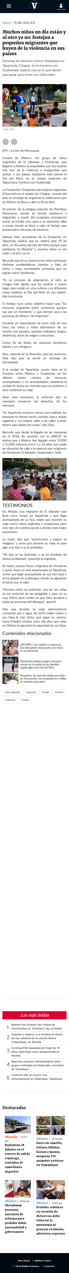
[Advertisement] (34, 853)
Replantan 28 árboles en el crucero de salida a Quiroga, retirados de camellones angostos (17, 1158)
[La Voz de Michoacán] (34, 5)
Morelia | (12, 1137)
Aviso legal (24, 1261)
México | (43, 1139)
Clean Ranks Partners (27, 1266)
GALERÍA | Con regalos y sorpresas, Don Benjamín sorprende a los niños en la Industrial (41, 647)
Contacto (49, 1266)
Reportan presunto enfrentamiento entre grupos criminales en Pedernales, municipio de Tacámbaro (37, 1065)
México (6, 22)
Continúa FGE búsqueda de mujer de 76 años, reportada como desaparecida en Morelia (35, 1051)
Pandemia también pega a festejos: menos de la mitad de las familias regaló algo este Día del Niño (41, 664)
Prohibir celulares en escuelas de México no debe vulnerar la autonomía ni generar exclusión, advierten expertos (50, 1221)
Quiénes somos (42, 1261)
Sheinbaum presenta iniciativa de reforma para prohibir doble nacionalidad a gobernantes (15, 1219)
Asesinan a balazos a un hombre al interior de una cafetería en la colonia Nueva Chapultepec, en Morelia (37, 1038)
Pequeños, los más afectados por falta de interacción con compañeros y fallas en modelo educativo (43, 678)
